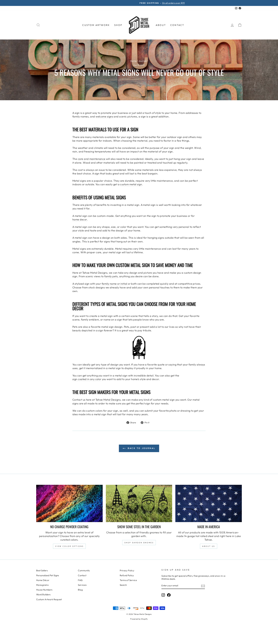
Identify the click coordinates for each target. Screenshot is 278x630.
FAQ (80, 580)
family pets (111, 276)
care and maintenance (91, 159)
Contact (177, 25)
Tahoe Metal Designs (108, 399)
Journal (142, 61)
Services (82, 585)
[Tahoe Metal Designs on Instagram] (163, 595)
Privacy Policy (127, 570)
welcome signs (104, 116)
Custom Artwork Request (49, 599)
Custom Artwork (96, 25)
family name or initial (114, 283)
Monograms (42, 585)
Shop (118, 25)
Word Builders (43, 594)
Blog (80, 589)
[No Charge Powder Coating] (69, 503)
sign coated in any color (86, 379)
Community (84, 570)
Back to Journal (141, 448)
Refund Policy (127, 575)
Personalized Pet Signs (47, 575)
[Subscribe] (203, 586)
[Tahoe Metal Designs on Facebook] (169, 595)
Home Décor (42, 580)
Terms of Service (128, 580)
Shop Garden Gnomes (139, 542)
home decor (79, 219)
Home (133, 61)
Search (123, 585)
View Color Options (69, 546)
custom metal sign (131, 184)
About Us (208, 546)
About (161, 25)
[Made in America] (208, 503)
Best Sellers (42, 570)
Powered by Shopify (139, 619)
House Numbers (44, 589)
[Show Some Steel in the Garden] (139, 503)
